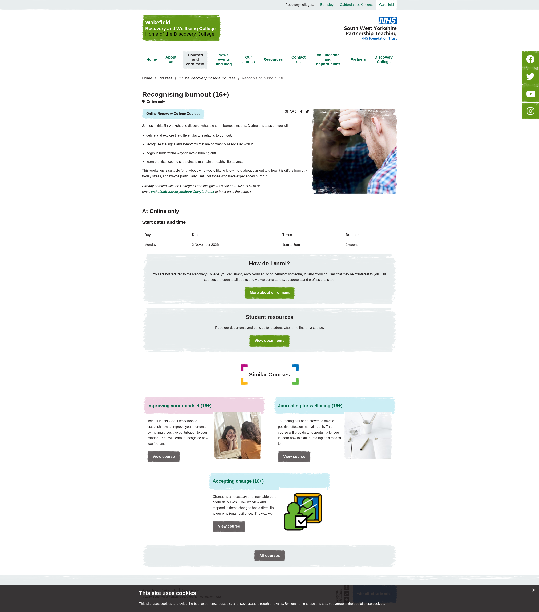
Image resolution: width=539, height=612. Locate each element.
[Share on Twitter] (307, 111)
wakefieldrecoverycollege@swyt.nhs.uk (182, 191)
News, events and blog (224, 59)
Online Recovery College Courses (207, 78)
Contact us (298, 59)
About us (170, 59)
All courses (269, 555)
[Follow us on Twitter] (530, 76)
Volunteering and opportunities (328, 59)
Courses (165, 78)
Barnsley (327, 5)
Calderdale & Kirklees (356, 5)
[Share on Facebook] (301, 111)
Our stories (248, 59)
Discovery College (384, 59)
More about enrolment (270, 293)
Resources (273, 59)
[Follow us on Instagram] (530, 111)
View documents (269, 341)
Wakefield (386, 5)
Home (151, 59)
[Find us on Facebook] (530, 59)
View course (161, 458)
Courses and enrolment (195, 59)
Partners (358, 59)
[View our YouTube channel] (530, 93)
